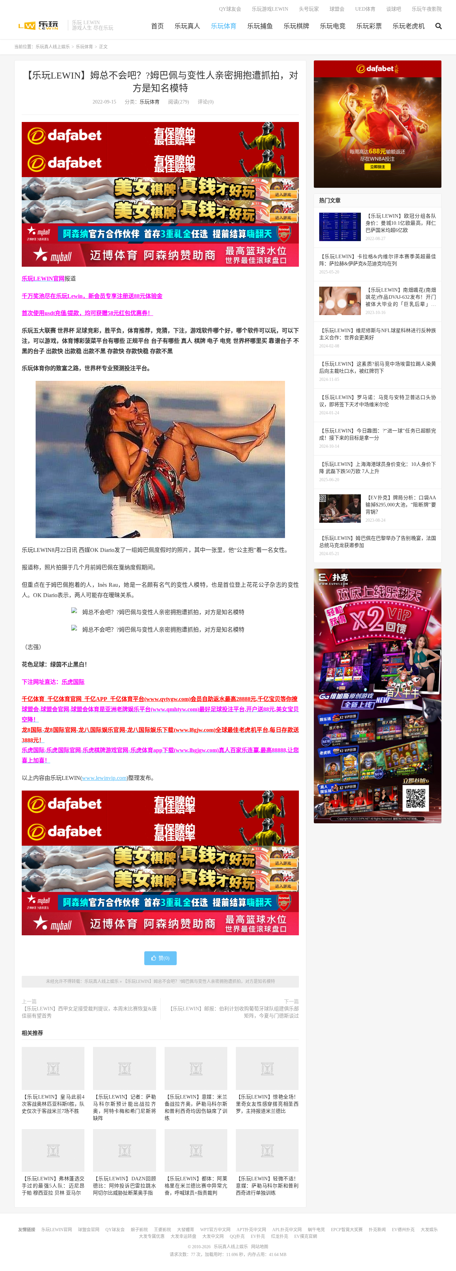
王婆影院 (162, 1229)
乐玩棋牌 (296, 26)
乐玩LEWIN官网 (56, 1229)
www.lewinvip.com (104, 778)
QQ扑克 (237, 1236)
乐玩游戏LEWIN (270, 9)
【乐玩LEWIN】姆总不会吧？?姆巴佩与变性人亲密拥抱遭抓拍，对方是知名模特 (199, 981)
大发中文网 (213, 1236)
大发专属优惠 (152, 1236)
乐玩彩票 (369, 26)
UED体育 (365, 9)
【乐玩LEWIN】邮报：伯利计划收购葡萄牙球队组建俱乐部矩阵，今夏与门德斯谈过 (233, 1012)
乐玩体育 (224, 26)
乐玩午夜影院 (427, 9)
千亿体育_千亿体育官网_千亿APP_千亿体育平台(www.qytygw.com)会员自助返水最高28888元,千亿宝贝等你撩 (159, 699)
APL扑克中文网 (287, 1229)
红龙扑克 (279, 1236)
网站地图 (259, 1246)
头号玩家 (309, 9)
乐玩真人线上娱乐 (39, 25)
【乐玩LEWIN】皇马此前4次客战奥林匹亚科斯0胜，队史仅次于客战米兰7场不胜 (53, 1104)
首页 (157, 26)
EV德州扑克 (403, 1229)
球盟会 (337, 9)
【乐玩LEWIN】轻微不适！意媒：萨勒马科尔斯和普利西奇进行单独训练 (267, 1186)
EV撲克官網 (305, 1236)
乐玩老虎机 (409, 26)
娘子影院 (139, 1229)
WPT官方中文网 (215, 1229)
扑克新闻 (377, 1229)
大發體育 (185, 1229)
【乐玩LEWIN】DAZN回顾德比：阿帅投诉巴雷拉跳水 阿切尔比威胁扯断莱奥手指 (124, 1186)
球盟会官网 (88, 1229)
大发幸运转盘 (183, 1236)
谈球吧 (393, 9)
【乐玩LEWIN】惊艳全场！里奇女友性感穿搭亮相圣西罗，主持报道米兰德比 (267, 1104)
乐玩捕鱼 (260, 26)
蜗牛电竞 (316, 1229)
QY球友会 (230, 9)
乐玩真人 (187, 26)
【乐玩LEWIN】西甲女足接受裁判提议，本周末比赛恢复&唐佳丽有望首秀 (89, 1012)
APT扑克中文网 (251, 1229)
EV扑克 (258, 1236)
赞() (164, 958)
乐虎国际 (73, 682)
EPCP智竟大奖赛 (347, 1229)
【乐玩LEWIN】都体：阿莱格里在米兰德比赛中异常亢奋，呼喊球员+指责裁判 (196, 1186)
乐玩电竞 (333, 26)
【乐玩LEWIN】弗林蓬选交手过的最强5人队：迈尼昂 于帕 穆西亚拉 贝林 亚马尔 (53, 1186)
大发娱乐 (429, 1229)
